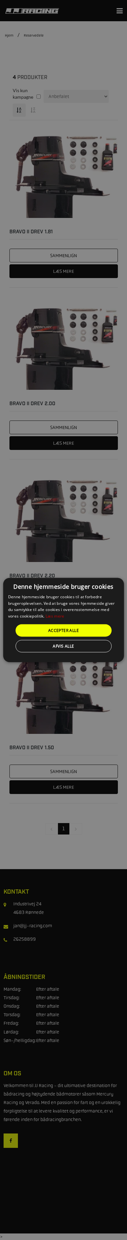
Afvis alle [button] (63, 646)
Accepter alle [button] (63, 630)
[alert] (63, 620)
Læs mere (55, 616)
